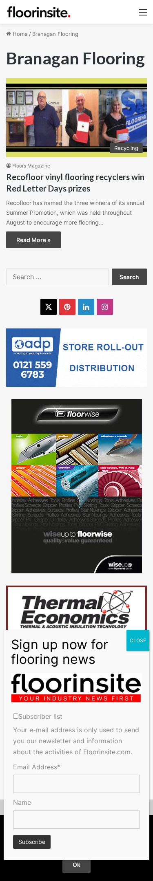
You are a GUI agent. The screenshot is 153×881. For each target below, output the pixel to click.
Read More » (33, 239)
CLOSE (138, 640)
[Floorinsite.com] (38, 12)
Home (19, 34)
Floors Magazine (31, 166)
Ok (76, 864)
